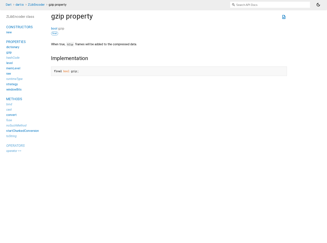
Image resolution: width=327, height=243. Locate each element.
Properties (16, 42)
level (9, 63)
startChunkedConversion (22, 131)
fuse (9, 120)
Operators (15, 146)
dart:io (20, 4)
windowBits (14, 89)
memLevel (13, 68)
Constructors (19, 27)
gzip (9, 52)
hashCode (12, 57)
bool (54, 28)
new (9, 32)
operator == (13, 151)
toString (11, 136)
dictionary (12, 47)
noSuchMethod (16, 125)
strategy (12, 84)
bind (9, 104)
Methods (14, 99)
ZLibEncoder (36, 4)
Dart (9, 4)
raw (8, 73)
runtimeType (14, 79)
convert (11, 115)
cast (9, 109)
